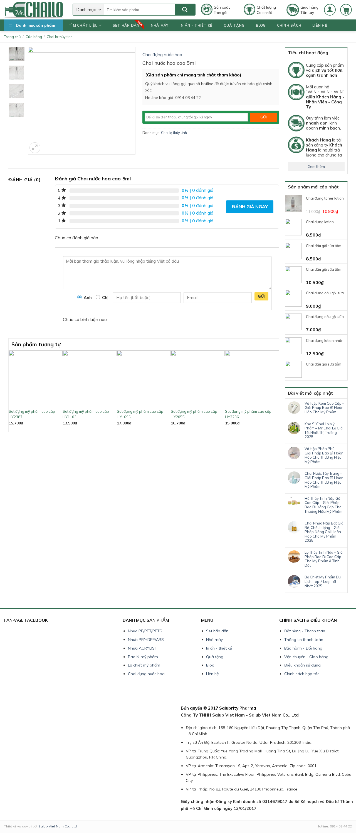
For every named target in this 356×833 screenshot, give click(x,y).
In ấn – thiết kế (195, 25)
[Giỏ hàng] (346, 9)
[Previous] (12, 390)
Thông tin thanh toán (303, 639)
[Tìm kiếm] (185, 9)
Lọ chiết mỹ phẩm (144, 665)
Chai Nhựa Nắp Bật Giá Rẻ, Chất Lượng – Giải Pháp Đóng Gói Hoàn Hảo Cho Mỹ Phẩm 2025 (324, 532)
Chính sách (289, 25)
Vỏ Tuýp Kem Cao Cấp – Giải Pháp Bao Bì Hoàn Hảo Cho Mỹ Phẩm (324, 407)
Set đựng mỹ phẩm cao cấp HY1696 (140, 414)
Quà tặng (234, 25)
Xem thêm (316, 166)
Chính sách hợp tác (301, 673)
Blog (261, 25)
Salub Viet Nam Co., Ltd (57, 826)
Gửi (261, 296)
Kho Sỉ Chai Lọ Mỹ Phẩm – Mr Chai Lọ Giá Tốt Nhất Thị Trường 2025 (324, 430)
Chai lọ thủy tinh (60, 36)
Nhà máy (160, 25)
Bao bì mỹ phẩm (143, 656)
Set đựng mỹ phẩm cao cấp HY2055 (194, 414)
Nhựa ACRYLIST (142, 648)
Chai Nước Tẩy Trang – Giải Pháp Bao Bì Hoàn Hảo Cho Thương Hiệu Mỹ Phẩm (324, 480)
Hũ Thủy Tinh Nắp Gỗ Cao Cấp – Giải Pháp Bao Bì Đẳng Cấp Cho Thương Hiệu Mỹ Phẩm (323, 505)
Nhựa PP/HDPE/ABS (146, 639)
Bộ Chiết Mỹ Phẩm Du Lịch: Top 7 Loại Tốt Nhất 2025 (323, 581)
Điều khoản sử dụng (302, 665)
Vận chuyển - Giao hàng (306, 656)
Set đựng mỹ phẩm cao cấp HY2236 (248, 414)
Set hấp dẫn (126, 25)
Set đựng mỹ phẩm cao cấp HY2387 (32, 414)
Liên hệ (319, 25)
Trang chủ (12, 36)
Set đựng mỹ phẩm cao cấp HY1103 (86, 414)
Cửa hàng (34, 36)
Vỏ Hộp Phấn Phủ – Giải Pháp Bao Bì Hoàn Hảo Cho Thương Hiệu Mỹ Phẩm (324, 455)
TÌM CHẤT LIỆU (83, 25)
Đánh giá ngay (250, 206)
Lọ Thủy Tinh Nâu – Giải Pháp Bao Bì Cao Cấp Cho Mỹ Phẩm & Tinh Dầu (324, 559)
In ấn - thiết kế (219, 648)
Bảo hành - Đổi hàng (303, 648)
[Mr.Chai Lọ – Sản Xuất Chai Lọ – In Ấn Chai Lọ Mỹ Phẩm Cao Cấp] (34, 9)
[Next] (276, 390)
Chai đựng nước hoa (162, 54)
